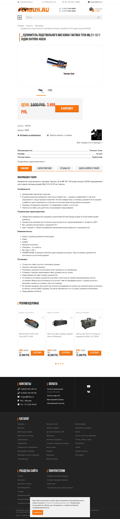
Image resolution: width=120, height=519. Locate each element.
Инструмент (79, 443)
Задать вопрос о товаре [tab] (60, 135)
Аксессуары (51, 447)
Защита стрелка (81, 451)
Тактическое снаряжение (28, 447)
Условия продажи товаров (57, 480)
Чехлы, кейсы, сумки (83, 440)
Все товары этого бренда (89, 142)
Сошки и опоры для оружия (57, 443)
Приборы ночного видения (28, 455)
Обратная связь (24, 495)
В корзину (67, 108)
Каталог (29, 26)
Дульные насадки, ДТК (55, 432)
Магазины (39, 26)
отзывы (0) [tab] (65, 168)
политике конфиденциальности (57, 503)
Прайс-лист (51, 484)
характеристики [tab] (45, 168)
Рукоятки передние (54, 440)
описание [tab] (25, 168)
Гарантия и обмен (25, 484)
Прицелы (21, 424)
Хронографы (80, 424)
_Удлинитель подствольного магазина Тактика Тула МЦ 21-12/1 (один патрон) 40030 (55, 28)
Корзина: (98, 10)
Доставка (21, 480)
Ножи (77, 432)
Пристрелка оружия (83, 428)
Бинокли (21, 428)
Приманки (50, 455)
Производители (24, 488)
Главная (21, 26)
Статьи (20, 476)
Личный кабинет (26, 2)
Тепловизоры (23, 459)
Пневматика (22, 443)
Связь (77, 447)
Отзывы (21, 491)
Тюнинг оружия (53, 428)
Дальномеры (23, 440)
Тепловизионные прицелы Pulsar (60, 488)
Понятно (38, 512)
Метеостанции (52, 459)
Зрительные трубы (25, 432)
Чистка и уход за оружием (85, 436)
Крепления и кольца (26, 436)
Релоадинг (79, 455)
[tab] (31, 161)
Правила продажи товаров (57, 476)
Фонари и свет (52, 424)
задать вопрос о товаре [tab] (89, 168)
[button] (56, 363)
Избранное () (50, 2)
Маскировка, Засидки (26, 451)
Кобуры (49, 451)
